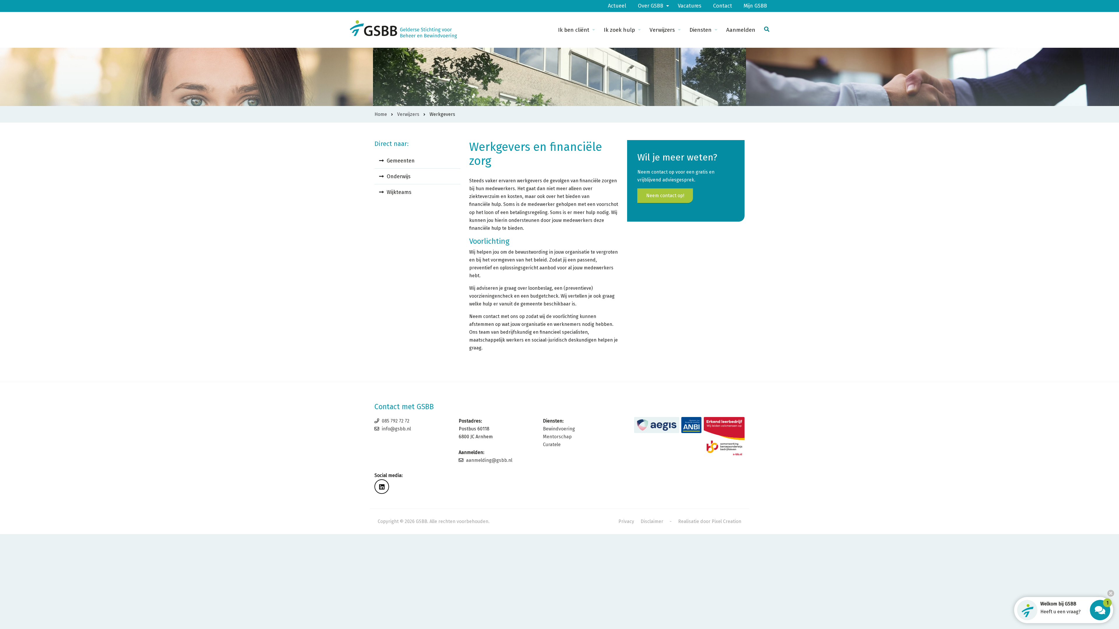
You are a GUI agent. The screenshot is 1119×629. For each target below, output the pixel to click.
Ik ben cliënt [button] (573, 29)
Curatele (552, 444)
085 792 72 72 (395, 421)
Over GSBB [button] (650, 6)
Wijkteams (399, 192)
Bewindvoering (559, 429)
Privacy (626, 521)
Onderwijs (399, 176)
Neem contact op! (665, 195)
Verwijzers (408, 114)
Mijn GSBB (755, 6)
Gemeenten (401, 161)
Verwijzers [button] (662, 29)
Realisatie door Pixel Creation (709, 521)
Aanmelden (740, 29)
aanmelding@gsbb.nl (489, 460)
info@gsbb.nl (396, 429)
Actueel (617, 6)
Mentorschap (557, 436)
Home (380, 114)
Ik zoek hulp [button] (619, 29)
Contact (722, 6)
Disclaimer (652, 521)
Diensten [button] (700, 29)
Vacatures (689, 6)
